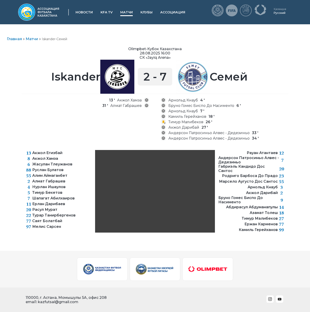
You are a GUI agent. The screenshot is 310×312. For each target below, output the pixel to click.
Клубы (146, 12)
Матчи (126, 12)
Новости (84, 12)
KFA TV (107, 12)
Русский (279, 13)
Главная (14, 39)
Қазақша (280, 9)
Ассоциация (172, 12)
